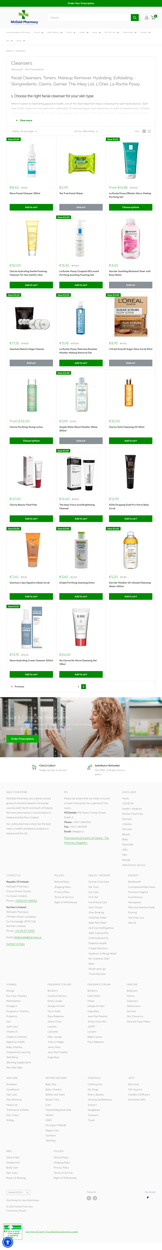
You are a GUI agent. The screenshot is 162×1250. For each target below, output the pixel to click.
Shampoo (11, 1084)
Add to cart (31, 207)
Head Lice (12, 1104)
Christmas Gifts (137, 1099)
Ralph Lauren (94, 1036)
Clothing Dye (95, 1084)
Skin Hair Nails (14, 1067)
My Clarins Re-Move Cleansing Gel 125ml (78, 662)
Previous (19, 686)
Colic (48, 1104)
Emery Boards (96, 1094)
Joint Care (12, 1026)
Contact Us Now (15, 943)
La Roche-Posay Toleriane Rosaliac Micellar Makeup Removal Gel (78, 350)
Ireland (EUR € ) (15, 1192)
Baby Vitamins (14, 1047)
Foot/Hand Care (98, 902)
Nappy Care (52, 1130)
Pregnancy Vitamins (17, 1011)
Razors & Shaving (16, 1177)
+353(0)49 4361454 (26, 900)
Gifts (125, 849)
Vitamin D (11, 1031)
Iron (8, 1021)
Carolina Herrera (57, 995)
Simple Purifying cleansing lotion (77, 582)
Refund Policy (61, 881)
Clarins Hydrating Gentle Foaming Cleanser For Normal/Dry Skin (28, 273)
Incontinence (135, 897)
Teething (50, 1140)
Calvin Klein (93, 995)
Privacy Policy (62, 892)
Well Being (12, 1057)
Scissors (92, 1104)
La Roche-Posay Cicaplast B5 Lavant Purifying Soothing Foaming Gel (79, 273)
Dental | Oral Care (132, 813)
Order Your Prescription (81, 3)
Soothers (51, 1135)
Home (9, 50)
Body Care (12, 1167)
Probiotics (11, 1016)
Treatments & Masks (17, 1109)
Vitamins (82, 32)
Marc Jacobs (55, 1036)
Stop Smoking (96, 912)
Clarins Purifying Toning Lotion (26, 426)
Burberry (53, 990)
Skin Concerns (135, 1016)
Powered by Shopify (16, 1210)
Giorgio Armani (56, 1005)
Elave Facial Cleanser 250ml (25, 193)
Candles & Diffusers (139, 1094)
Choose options (130, 207)
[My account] (146, 17)
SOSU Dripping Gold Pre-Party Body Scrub (129, 506)
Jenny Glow (54, 1047)
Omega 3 (11, 1005)
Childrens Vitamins (16, 1036)
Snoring (132, 912)
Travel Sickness (97, 973)
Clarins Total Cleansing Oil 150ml (126, 426)
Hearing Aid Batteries (100, 1099)
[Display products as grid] (144, 131)
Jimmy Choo (54, 1021)
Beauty (95, 32)
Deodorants (13, 1162)
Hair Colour (12, 1115)
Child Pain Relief (97, 917)
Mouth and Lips (97, 968)
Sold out (80, 207)
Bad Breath (134, 881)
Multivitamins (13, 1000)
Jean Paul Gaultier (58, 1052)
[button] (7, 1242)
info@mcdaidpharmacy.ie (27, 937)
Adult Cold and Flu (99, 932)
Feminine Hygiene (138, 892)
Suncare (131, 1011)
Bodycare (132, 990)
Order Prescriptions (22, 738)
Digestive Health (15, 1041)
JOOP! (91, 1026)
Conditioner (13, 1089)
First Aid (93, 897)
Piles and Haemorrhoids (141, 907)
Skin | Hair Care (110, 32)
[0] (153, 17)
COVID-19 (127, 803)
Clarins (131, 995)
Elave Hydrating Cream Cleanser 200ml (31, 660)
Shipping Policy (62, 886)
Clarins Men (13, 1157)
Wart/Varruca (136, 917)
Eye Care (94, 892)
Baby (125, 839)
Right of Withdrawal (65, 902)
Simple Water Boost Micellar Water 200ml (78, 428)
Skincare (127, 829)
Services (37, 32)
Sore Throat (95, 907)
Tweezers (93, 1115)
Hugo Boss (53, 1057)
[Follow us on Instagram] (95, 1198)
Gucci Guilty (54, 1011)
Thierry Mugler (56, 1041)
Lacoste (52, 1026)
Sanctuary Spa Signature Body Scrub (30, 582)
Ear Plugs (93, 1089)
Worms (132, 922)
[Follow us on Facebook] (89, 1198)
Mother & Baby (128, 32)
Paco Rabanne (56, 1016)
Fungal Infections (98, 948)
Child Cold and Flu (99, 938)
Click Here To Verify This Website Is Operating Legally (51, 1231)
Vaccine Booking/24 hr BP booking (18, 32)
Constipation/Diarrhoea (141, 886)
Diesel (90, 1000)
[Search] (135, 17)
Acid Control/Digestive (101, 927)
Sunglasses (94, 1109)
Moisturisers (133, 1005)
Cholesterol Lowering (18, 1052)
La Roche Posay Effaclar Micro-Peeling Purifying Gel (130, 195)
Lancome (53, 1031)
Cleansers (20, 50)
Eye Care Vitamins (16, 995)
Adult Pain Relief (98, 922)
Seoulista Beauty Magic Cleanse (27, 348)
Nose (91, 963)
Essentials (143, 32)
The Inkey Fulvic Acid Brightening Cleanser (77, 506)
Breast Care (52, 1099)
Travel (91, 1120)
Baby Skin (51, 1084)
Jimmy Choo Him (96, 1021)
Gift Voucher (135, 1089)
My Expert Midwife (56, 1125)
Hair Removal (13, 1099)
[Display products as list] (149, 131)
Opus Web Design (30, 1200)
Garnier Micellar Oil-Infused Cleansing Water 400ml (130, 584)
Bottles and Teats (55, 1094)
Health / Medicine (53, 32)
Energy (10, 990)
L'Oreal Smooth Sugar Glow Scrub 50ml (130, 348)
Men (7, 41)
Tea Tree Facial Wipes (71, 193)
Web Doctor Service (133, 864)
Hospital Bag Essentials (58, 1109)
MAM (48, 1120)
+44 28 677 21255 (24, 930)
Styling (10, 1120)
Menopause (134, 902)
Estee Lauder (55, 1000)
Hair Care (11, 1172)
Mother (50, 1115)
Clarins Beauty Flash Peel (23, 504)
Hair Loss (11, 1094)
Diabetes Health (98, 943)
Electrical (133, 1084)
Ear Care (94, 886)
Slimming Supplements (18, 1062)
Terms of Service (63, 897)
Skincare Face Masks (138, 1021)
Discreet (69, 32)
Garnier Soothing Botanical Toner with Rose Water (130, 273)
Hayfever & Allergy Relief (102, 953)
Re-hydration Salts (99, 958)
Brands (19, 41)
